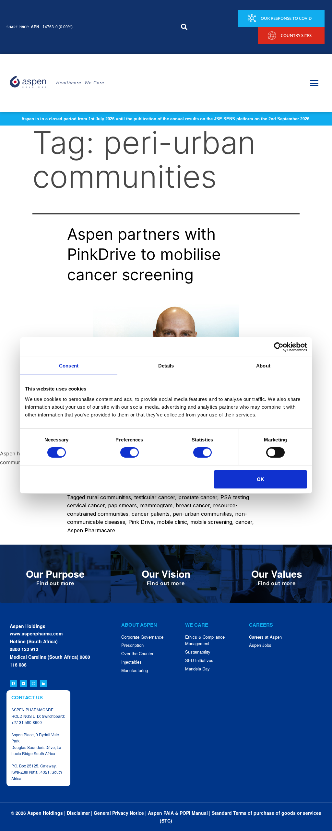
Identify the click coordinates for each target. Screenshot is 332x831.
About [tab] (263, 365)
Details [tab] (166, 365)
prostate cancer (197, 497)
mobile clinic (172, 522)
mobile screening (211, 522)
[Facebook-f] (13, 683)
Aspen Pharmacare (91, 530)
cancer (243, 522)
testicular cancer (154, 497)
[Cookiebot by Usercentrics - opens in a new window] (278, 347)
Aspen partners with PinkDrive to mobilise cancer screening (144, 254)
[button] (184, 26)
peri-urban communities (202, 514)
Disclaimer (78, 813)
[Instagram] (33, 683)
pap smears (122, 505)
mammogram (156, 505)
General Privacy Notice (119, 813)
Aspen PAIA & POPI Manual (178, 813)
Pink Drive (141, 522)
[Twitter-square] (23, 683)
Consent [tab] (68, 365)
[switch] (129, 452)
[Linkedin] (43, 683)
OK (260, 479)
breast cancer (193, 505)
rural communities (109, 497)
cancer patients (151, 514)
